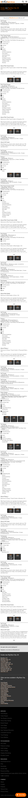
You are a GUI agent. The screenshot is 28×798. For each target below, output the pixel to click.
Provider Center (5, 755)
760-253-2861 (4, 563)
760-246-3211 (4, 269)
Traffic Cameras (5, 775)
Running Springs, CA (6, 668)
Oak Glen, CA (4, 671)
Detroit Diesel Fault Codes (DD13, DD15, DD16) (13, 773)
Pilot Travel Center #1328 (7, 186)
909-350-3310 (4, 374)
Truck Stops (4, 693)
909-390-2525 (4, 425)
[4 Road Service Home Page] (8, 1)
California (11, 4)
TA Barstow (4, 536)
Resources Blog (5, 771)
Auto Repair (4, 699)
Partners (3, 786)
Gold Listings (4, 748)
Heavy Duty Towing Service (8, 687)
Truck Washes (4, 694)
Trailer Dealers (4, 691)
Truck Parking (4, 703)
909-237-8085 (4, 235)
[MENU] (26, 1)
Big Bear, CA (4, 658)
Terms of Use (4, 789)
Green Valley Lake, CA (7, 664)
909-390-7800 (4, 387)
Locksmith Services (6, 696)
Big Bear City (18, 4)
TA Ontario (3, 424)
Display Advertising (6, 753)
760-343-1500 (4, 313)
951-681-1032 (4, 381)
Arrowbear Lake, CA (6, 670)
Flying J (3, 157)
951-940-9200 (4, 275)
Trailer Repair (4, 684)
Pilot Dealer (4, 234)
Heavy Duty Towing (6, 720)
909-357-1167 (4, 368)
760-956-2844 (4, 86)
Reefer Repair (4, 688)
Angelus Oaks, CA (5, 667)
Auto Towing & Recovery (7, 700)
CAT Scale (3, 21)
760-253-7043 (4, 459)
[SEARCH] (23, 1)
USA (6, 4)
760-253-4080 (4, 625)
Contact (3, 784)
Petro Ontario (4, 392)
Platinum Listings (5, 746)
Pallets (2, 701)
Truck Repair (4, 682)
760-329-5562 (4, 22)
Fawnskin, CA (4, 661)
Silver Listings (4, 750)
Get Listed (3, 743)
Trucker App (4, 768)
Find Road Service (6, 761)
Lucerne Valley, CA (6, 662)
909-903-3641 (4, 158)
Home (2, 4)
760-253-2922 (4, 531)
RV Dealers (4, 697)
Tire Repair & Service (6, 685)
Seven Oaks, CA (5, 665)
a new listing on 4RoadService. (10, 649)
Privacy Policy (4, 791)
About (2, 782)
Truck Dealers (4, 690)
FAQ (2, 764)
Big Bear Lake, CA (5, 659)
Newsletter (3, 766)
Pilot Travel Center (5, 35)
